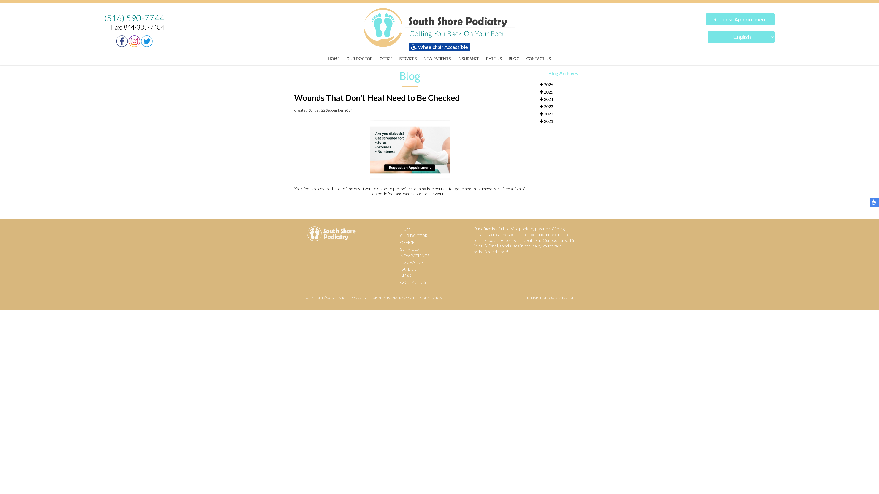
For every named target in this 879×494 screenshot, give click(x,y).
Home (333, 58)
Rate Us (494, 58)
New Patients (437, 58)
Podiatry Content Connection (414, 298)
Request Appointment (740, 19)
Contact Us (538, 58)
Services (408, 58)
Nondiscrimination (557, 298)
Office (386, 58)
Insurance (468, 58)
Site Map (531, 298)
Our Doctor (359, 58)
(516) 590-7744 (134, 18)
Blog (514, 58)
